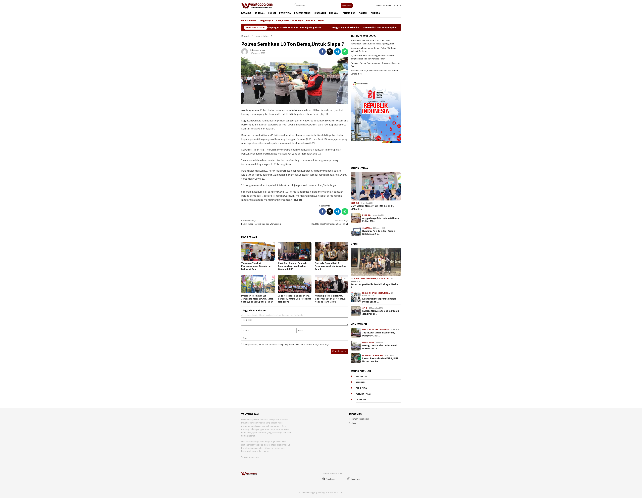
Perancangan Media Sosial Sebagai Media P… (374, 286)
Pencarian (347, 5)
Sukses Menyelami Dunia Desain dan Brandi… (380, 312)
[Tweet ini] (330, 51)
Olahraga (366, 228)
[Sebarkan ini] (322, 51)
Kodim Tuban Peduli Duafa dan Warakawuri (261, 222)
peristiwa (361, 388)
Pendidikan (371, 278)
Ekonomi (355, 203)
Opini (362, 278)
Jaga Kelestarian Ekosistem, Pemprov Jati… (378, 334)
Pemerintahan (382, 329)
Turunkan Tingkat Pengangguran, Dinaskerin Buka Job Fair (256, 265)
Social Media (383, 278)
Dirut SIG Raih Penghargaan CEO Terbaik (329, 222)
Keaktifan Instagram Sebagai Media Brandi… (379, 300)
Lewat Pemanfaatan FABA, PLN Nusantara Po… (380, 360)
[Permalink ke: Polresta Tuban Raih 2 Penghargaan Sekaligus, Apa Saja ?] (331, 251)
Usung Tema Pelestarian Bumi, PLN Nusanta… (379, 347)
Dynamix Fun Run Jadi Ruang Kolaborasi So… (378, 233)
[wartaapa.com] (257, 5)
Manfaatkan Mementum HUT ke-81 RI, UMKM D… (372, 207)
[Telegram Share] (337, 51)
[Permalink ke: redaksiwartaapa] (244, 51)
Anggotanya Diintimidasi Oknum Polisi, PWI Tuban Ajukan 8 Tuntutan (340, 27)
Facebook (330, 479)
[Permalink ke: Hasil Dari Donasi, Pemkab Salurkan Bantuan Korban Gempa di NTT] (294, 251)
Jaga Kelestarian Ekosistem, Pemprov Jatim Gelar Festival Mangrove (294, 298)
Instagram (355, 479)
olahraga (361, 399)
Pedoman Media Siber (359, 418)
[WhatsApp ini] (345, 51)
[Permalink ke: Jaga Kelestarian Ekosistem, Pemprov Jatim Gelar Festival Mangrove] (294, 284)
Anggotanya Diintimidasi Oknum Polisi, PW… (380, 220)
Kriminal (366, 215)
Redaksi (352, 423)
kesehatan (361, 376)
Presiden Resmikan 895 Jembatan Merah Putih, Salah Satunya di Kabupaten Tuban (257, 298)
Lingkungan (368, 329)
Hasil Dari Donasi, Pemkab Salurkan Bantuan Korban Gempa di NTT (292, 265)
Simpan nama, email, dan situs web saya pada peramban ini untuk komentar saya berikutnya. (287, 344)
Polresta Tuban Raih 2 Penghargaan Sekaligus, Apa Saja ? (330, 265)
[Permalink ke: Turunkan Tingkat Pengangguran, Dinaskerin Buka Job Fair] (258, 251)
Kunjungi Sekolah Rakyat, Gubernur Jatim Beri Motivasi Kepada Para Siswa (331, 298)
